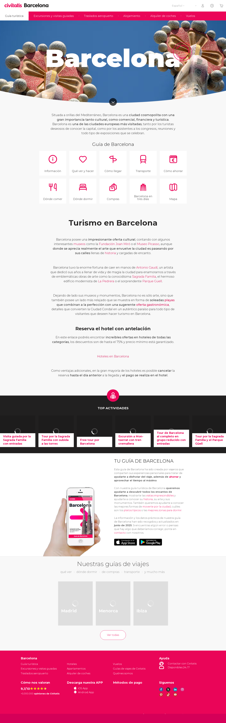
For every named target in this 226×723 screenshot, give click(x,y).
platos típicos (132, 510)
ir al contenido (113, 102)
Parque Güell (152, 281)
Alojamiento (131, 16)
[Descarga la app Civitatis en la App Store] (125, 542)
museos (79, 244)
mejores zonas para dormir (165, 510)
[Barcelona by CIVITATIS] (14, 6)
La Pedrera (106, 281)
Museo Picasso (148, 244)
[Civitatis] (28, 718)
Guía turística (14, 16)
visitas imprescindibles (160, 495)
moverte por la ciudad (157, 506)
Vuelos (190, 16)
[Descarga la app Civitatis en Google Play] (150, 542)
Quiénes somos (123, 673)
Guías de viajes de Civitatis (129, 668)
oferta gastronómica (152, 305)
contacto (120, 532)
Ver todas (113, 635)
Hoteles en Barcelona (113, 356)
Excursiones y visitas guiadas (54, 16)
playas (169, 300)
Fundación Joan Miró (114, 244)
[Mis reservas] (203, 6)
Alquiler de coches (163, 16)
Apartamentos (76, 668)
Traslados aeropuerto (98, 16)
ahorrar (174, 476)
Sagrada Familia (144, 276)
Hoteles (72, 664)
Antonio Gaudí (147, 267)
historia (110, 253)
